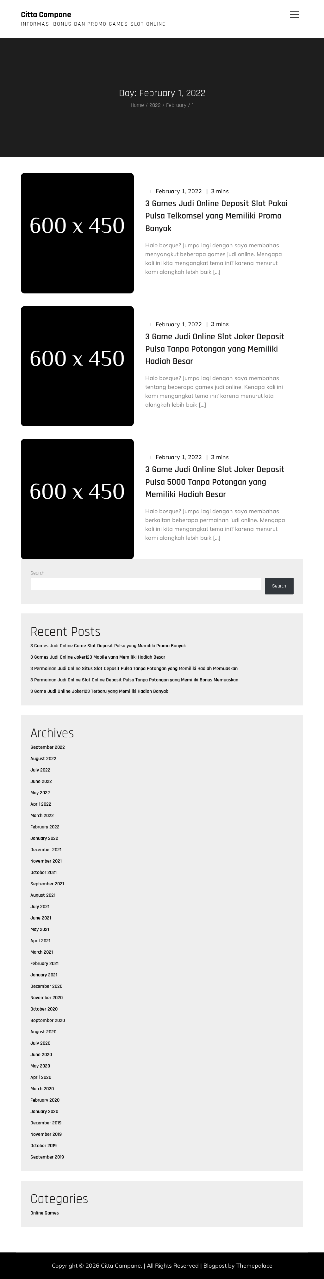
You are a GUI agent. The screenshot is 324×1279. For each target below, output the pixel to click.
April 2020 (40, 1077)
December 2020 (46, 986)
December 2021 (45, 849)
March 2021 (41, 952)
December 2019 (45, 1123)
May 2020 (40, 1066)
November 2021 (46, 861)
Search (37, 573)
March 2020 (42, 1088)
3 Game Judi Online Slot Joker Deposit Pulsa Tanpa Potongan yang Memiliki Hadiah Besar (214, 349)
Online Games (44, 1213)
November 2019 (46, 1134)
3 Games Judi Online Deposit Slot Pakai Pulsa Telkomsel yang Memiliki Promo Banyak (216, 216)
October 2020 (44, 1009)
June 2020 (41, 1054)
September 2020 (47, 1020)
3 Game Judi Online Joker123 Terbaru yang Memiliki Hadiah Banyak (99, 691)
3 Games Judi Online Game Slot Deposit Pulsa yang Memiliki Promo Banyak (108, 646)
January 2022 (44, 838)
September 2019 (47, 1157)
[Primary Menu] (294, 14)
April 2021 (40, 941)
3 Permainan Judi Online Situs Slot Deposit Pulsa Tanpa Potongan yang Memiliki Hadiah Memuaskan (134, 668)
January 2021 (43, 975)
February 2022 (44, 827)
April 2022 (40, 804)
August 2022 (43, 758)
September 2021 (47, 884)
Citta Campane (46, 14)
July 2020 (40, 1043)
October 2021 (43, 872)
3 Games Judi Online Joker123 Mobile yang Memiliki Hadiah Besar (97, 657)
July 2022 (40, 770)
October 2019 (43, 1145)
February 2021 (44, 963)
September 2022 (47, 747)
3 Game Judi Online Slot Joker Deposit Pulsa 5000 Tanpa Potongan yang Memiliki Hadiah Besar (214, 482)
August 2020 (43, 1032)
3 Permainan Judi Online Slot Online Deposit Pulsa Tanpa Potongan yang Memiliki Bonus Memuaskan (134, 680)
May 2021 (39, 929)
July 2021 (39, 906)
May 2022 (40, 793)
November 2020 (46, 997)
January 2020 (44, 1111)
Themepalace (254, 1265)
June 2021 (40, 918)
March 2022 (42, 815)
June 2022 (41, 781)
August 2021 (42, 895)
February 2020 (44, 1100)
